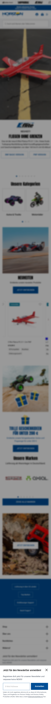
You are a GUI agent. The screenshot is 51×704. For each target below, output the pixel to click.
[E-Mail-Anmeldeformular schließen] (46, 669)
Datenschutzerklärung (35, 697)
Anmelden (39, 686)
